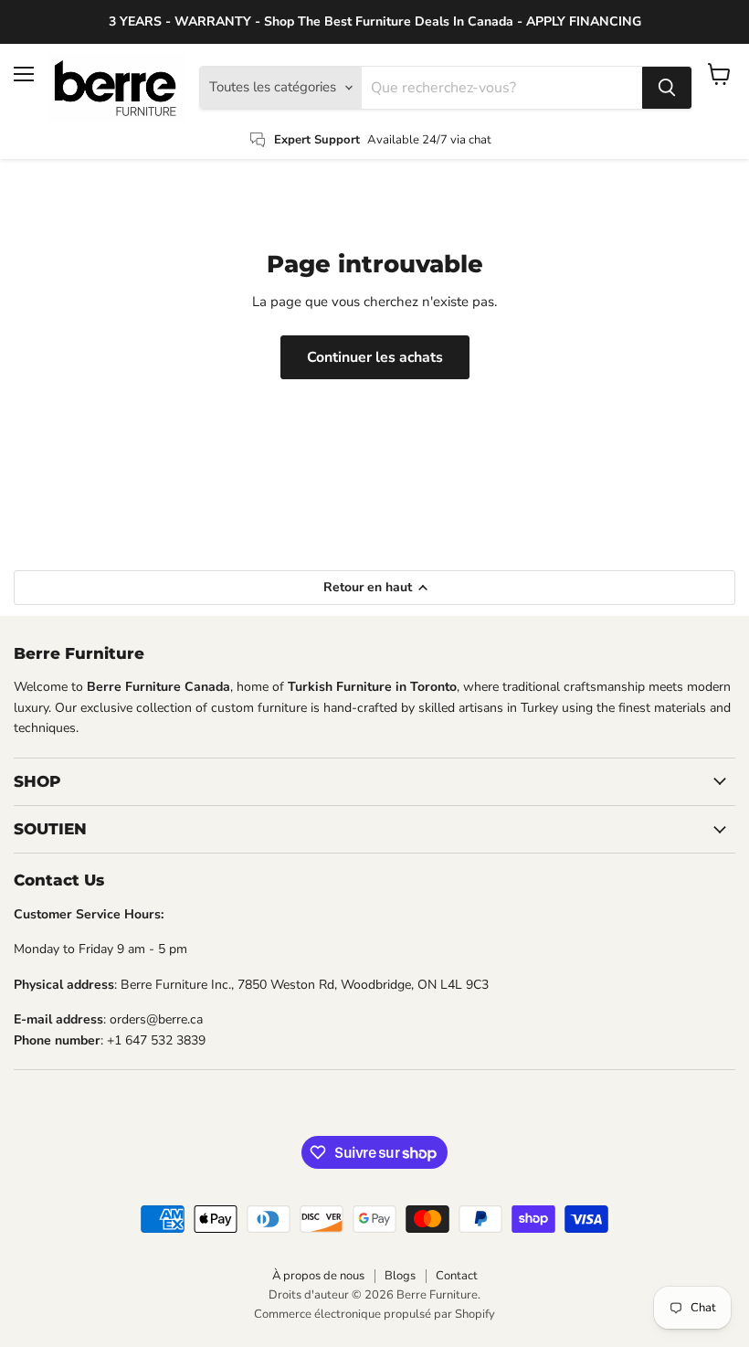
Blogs (400, 1275)
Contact (457, 1275)
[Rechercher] (666, 88)
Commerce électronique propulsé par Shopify (374, 1314)
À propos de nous (318, 1275)
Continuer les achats (375, 357)
